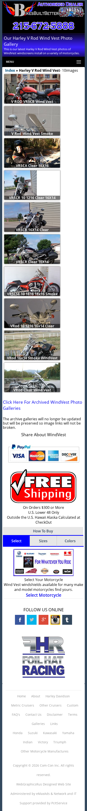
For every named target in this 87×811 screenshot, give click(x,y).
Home (21, 696)
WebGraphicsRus (29, 784)
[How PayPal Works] (43, 464)
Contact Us (33, 714)
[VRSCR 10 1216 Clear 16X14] (20, 192)
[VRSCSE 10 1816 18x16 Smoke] (32, 288)
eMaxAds (43, 793)
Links (54, 724)
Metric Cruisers (22, 705)
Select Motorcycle (43, 595)
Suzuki (33, 733)
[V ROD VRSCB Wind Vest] (32, 95)
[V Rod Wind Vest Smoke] (32, 127)
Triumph (59, 742)
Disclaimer (55, 714)
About (35, 696)
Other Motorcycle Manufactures (44, 751)
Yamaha (68, 733)
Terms (72, 714)
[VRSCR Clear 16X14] (32, 255)
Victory (43, 742)
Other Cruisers (50, 705)
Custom (72, 705)
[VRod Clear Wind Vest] (32, 384)
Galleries (38, 724)
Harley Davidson (58, 696)
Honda (18, 733)
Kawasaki (50, 733)
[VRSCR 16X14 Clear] (32, 223)
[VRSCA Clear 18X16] (32, 159)
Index (10, 70)
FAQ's (16, 714)
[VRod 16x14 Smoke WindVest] (32, 352)
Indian (28, 742)
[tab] (16, 541)
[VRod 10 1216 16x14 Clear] (32, 320)
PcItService (59, 803)
